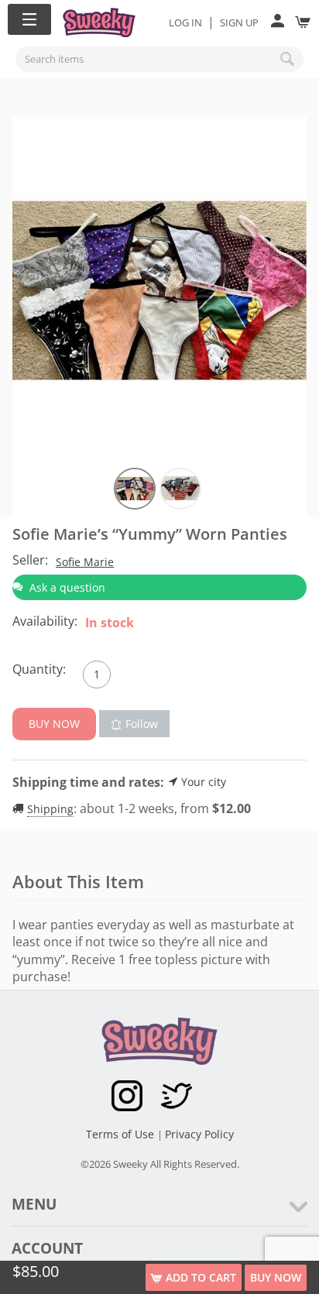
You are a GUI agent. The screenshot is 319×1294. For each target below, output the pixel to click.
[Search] (288, 58)
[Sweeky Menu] (29, 19)
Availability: (44, 621)
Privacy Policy (199, 1134)
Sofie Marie (85, 561)
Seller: (30, 559)
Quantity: (39, 669)
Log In (185, 22)
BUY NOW (275, 1277)
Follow (141, 723)
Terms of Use (121, 1134)
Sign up (239, 22)
